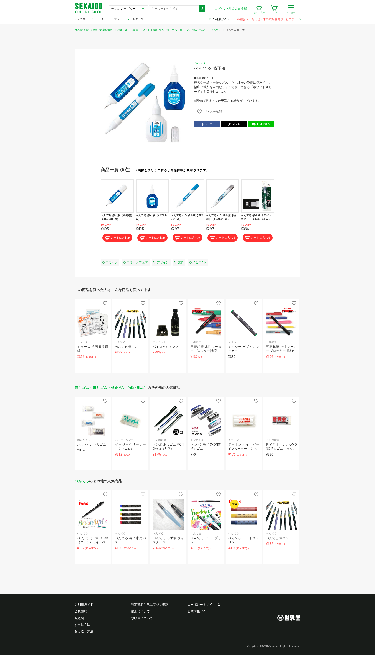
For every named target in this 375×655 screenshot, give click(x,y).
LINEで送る (263, 124)
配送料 (79, 618)
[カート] (274, 9)
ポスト (236, 124)
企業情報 (194, 611)
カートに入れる (120, 237)
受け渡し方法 (84, 631)
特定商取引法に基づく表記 (149, 604)
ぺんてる (200, 63)
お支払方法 (82, 625)
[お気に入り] (259, 9)
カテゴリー (81, 19)
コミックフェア (137, 262)
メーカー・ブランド (113, 19)
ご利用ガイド (221, 19)
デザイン (163, 262)
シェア (208, 124)
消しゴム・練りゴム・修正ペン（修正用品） (111, 388)
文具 (181, 262)
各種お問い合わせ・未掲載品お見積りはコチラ (267, 19)
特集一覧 (138, 19)
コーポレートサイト (201, 604)
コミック (111, 262)
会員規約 (81, 611)
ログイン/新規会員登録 (230, 8)
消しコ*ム (199, 262)
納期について (140, 611)
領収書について (142, 618)
